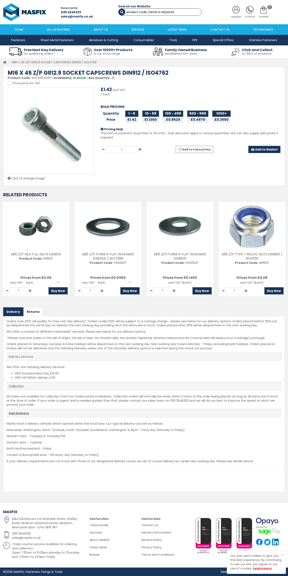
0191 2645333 (71, 12)
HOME (19, 29)
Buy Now (58, 291)
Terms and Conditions (157, 555)
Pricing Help (113, 129)
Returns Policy (151, 540)
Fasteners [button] (18, 40)
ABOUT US (101, 29)
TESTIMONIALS (263, 29)
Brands (95, 555)
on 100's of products (256, 54)
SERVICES (137, 29)
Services (96, 532)
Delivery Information (156, 532)
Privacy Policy (151, 547)
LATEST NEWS (177, 29)
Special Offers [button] (223, 40)
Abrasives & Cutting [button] (103, 40)
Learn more (262, 568)
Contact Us (149, 525)
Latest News (98, 547)
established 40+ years (181, 54)
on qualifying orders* (39, 54)
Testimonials (99, 525)
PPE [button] (194, 40)
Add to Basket (266, 149)
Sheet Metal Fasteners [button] (57, 40)
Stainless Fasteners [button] (263, 40)
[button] (43, 282)
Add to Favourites (196, 149)
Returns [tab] (33, 312)
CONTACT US (220, 29)
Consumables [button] (143, 40)
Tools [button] (173, 40)
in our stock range (107, 54)
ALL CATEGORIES (58, 29)
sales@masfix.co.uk (77, 16)
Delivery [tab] (13, 312)
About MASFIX (99, 540)
